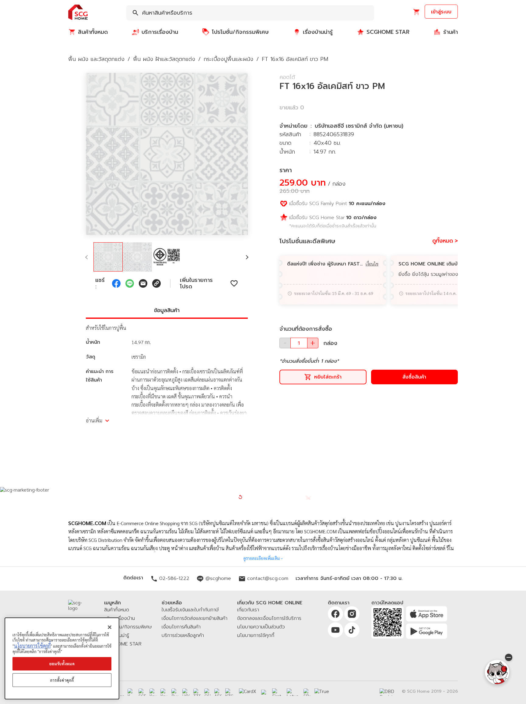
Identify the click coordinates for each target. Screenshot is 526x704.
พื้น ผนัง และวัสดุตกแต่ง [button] (96, 59)
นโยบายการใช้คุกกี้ (32, 645)
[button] (78, 13)
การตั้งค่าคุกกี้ (62, 680)
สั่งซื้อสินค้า (414, 377)
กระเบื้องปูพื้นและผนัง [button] (228, 59)
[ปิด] (109, 627)
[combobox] (250, 12)
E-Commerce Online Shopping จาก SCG (157, 523)
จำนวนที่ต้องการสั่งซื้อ (305, 329)
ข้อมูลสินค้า (167, 310)
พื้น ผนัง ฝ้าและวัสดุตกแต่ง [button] (164, 59)
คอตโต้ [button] (287, 77)
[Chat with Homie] (497, 672)
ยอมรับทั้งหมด (62, 663)
